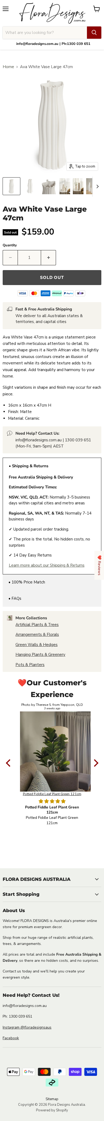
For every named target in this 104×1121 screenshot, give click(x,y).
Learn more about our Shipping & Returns (47, 565)
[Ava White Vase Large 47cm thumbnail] (11, 186)
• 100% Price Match (27, 582)
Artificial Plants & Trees (37, 624)
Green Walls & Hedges (36, 644)
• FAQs (15, 598)
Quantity (10, 245)
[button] (9, 763)
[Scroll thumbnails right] (96, 187)
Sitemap (52, 1099)
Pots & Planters (30, 664)
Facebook (11, 1038)
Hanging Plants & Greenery (40, 654)
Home (8, 67)
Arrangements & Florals (37, 634)
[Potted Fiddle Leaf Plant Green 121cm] (52, 751)
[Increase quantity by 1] (48, 257)
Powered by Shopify (52, 1110)
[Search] (94, 32)
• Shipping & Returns (28, 466)
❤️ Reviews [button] (99, 565)
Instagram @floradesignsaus (27, 1027)
